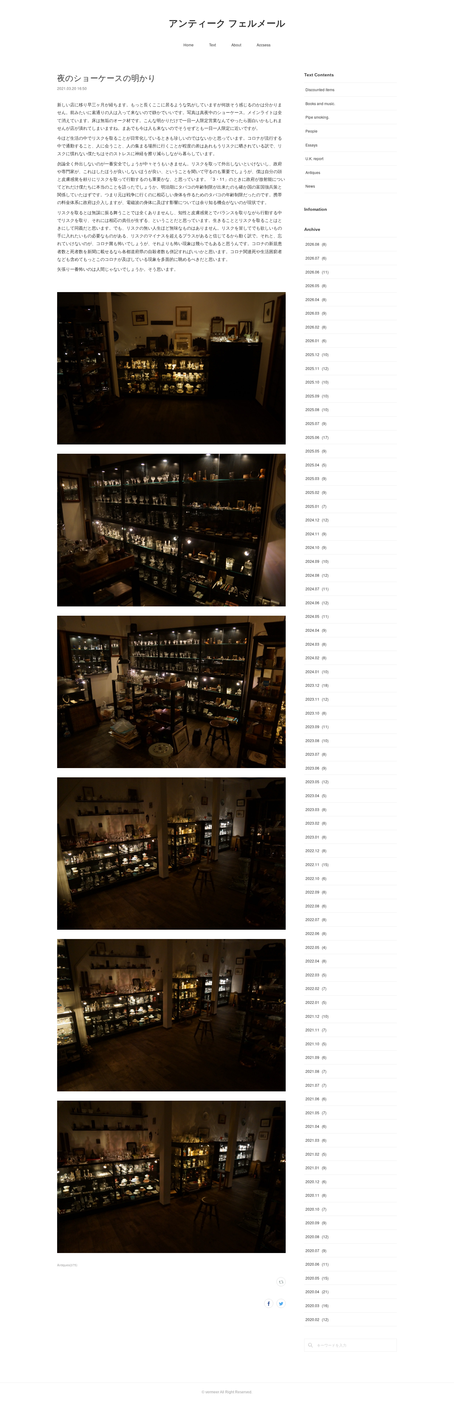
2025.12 (317, 354)
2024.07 (317, 588)
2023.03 (315, 809)
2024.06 (317, 602)
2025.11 (317, 368)
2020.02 (317, 1319)
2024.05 (317, 616)
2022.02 (315, 988)
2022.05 (315, 947)
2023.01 (315, 836)
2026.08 (315, 244)
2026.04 (315, 299)
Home (188, 44)
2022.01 (315, 1002)
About (236, 44)
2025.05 (315, 450)
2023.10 (315, 713)
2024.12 (317, 519)
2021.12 (317, 1016)
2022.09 (315, 891)
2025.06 (317, 437)
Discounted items (319, 89)
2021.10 (315, 1043)
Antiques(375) (67, 1265)
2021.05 (315, 1112)
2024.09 (317, 561)
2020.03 (317, 1305)
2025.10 (317, 381)
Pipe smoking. (317, 117)
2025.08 (317, 409)
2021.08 (315, 1071)
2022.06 (315, 933)
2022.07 (315, 919)
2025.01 (315, 506)
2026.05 (315, 285)
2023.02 (315, 823)
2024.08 (317, 575)
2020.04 (317, 1291)
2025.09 (317, 395)
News (310, 186)
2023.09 (317, 726)
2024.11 (315, 533)
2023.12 (317, 685)
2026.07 (315, 258)
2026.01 (315, 340)
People (311, 131)
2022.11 (317, 864)
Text (212, 44)
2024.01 (317, 671)
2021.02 (315, 1154)
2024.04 (315, 630)
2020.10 (315, 1209)
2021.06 (315, 1098)
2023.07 (315, 754)
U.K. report (314, 158)
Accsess (264, 44)
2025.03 (315, 478)
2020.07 (315, 1250)
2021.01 (315, 1167)
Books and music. (320, 103)
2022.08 (315, 905)
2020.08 (317, 1236)
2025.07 (315, 423)
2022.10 (315, 878)
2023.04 (315, 795)
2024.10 (315, 547)
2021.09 (315, 1057)
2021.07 (315, 1085)
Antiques (312, 172)
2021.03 (315, 1140)
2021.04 (315, 1126)
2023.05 (317, 781)
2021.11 (315, 1029)
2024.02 (315, 657)
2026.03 (315, 313)
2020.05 (317, 1278)
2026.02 (315, 326)
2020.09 (315, 1222)
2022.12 (315, 850)
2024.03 (315, 644)
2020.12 (315, 1181)
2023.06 (315, 768)
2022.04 (315, 960)
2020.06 (317, 1264)
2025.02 (315, 492)
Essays (311, 144)
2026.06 (317, 271)
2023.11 (317, 699)
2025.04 (315, 464)
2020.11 (315, 1195)
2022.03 (315, 974)
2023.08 (317, 740)
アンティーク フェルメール (227, 23)
